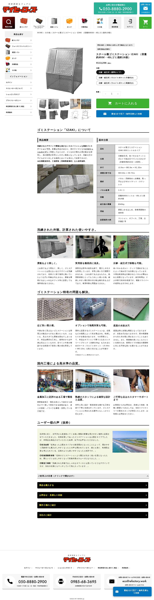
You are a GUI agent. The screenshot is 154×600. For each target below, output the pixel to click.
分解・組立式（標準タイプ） (110, 72)
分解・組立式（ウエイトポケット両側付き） (117, 83)
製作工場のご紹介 (47, 505)
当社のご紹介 (45, 515)
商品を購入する (46, 485)
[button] (42, 103)
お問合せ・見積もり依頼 (50, 495)
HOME (40, 33)
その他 (47, 33)
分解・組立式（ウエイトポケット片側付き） (117, 78)
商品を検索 (8, 27)
